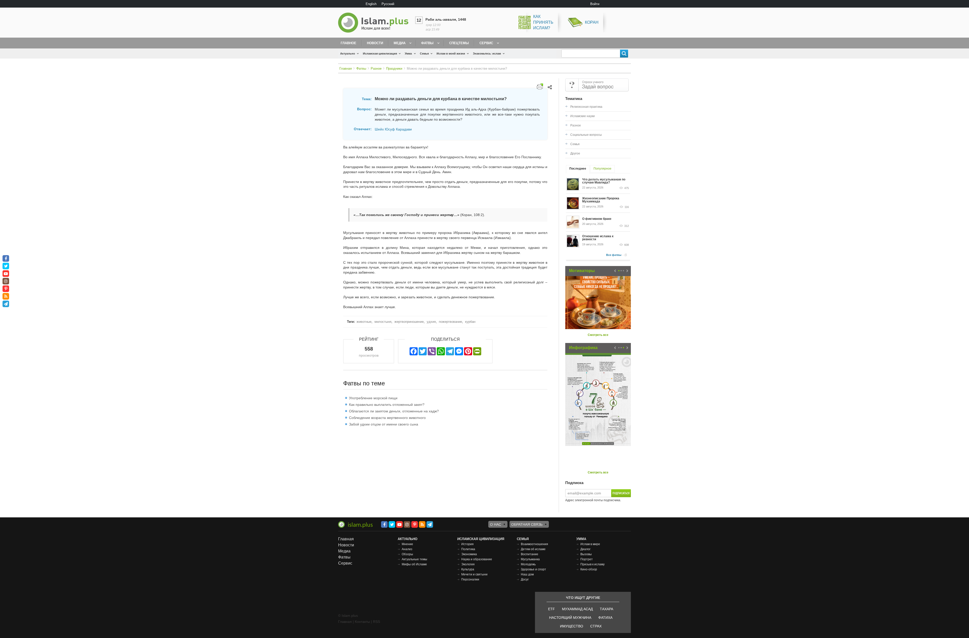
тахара (606, 609)
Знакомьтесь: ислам (487, 53)
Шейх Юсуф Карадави (393, 129)
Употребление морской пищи (373, 398)
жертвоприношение (409, 322)
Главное (348, 43)
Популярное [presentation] (602, 168)
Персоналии (470, 579)
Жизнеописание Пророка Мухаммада (600, 200)
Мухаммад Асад (577, 609)
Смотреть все (598, 335)
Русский (388, 4)
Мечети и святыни (474, 574)
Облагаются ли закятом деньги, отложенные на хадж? (394, 411)
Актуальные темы (414, 559)
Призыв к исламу (592, 564)
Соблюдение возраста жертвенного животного (387, 418)
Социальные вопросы (586, 135)
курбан (470, 322)
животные (364, 322)
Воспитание (529, 554)
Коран (592, 22)
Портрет (586, 559)
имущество (571, 626)
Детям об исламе (533, 549)
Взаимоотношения (534, 544)
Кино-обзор (588, 569)
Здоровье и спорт (533, 569)
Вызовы (586, 554)
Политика (468, 549)
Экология (468, 564)
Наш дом (527, 574)
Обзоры (407, 554)
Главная (345, 68)
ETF (551, 609)
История (467, 544)
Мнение (407, 544)
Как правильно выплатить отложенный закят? (386, 405)
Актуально (347, 53)
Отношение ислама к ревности (597, 238)
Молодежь (528, 564)
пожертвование (450, 322)
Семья (424, 53)
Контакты (362, 622)
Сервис (486, 43)
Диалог (585, 549)
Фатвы (427, 43)
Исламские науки (582, 116)
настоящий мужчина (570, 618)
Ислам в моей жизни (451, 53)
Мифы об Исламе (414, 564)
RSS (376, 622)
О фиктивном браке (596, 218)
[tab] (577, 169)
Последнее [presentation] (577, 168)
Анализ (407, 549)
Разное (376, 68)
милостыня (382, 322)
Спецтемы (459, 43)
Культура (467, 569)
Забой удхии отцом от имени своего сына (383, 424)
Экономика (469, 554)
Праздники (394, 68)
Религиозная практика (586, 107)
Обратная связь (527, 524)
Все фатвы (613, 254)
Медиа (400, 43)
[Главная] (375, 23)
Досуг (525, 579)
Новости (375, 43)
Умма (408, 53)
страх (596, 626)
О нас (495, 524)
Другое (575, 153)
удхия (431, 322)
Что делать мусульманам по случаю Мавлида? (603, 181)
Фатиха (605, 618)
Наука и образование (476, 559)
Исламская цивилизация (380, 53)
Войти (594, 4)
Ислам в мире (590, 544)
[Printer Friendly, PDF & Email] (540, 86)
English (371, 4)
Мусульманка (530, 559)
